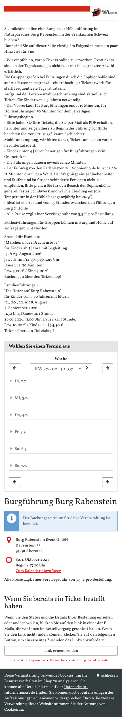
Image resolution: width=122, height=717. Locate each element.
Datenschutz (59, 660)
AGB (75, 660)
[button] (61, 381)
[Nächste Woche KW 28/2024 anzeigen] (107, 368)
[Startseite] (61, 12)
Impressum (37, 660)
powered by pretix (96, 660)
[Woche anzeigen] (87, 368)
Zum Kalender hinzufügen (38, 571)
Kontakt (19, 660)
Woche (61, 359)
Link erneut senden (61, 651)
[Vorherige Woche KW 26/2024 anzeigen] (15, 368)
